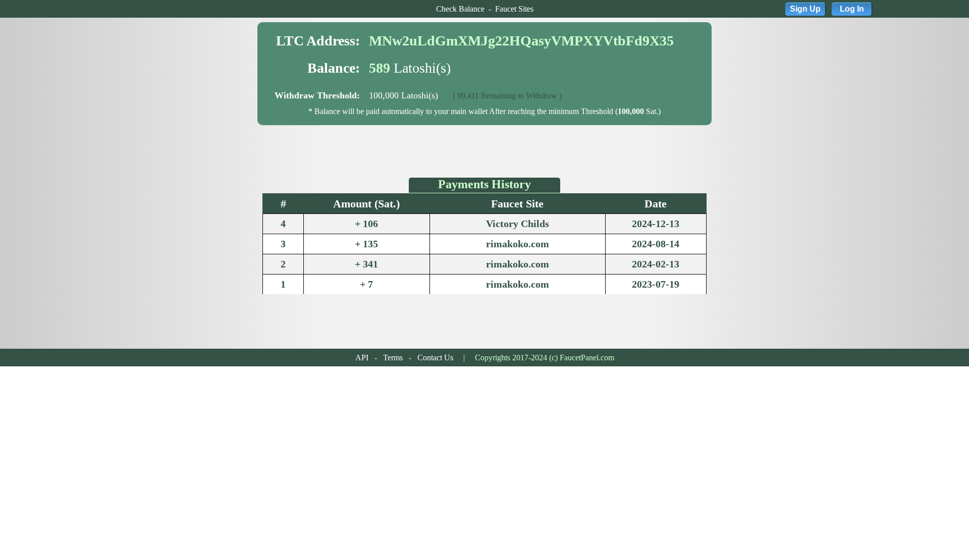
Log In (852, 9)
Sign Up (805, 9)
